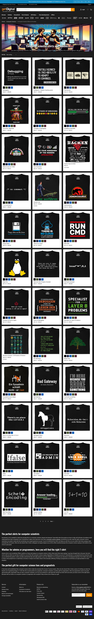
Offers (53, 15)
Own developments (44, 15)
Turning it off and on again (9, 320)
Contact (4, 587)
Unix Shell (66, 473)
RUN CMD (66, 243)
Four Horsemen (38, 166)
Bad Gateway (37, 397)
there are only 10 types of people (42, 282)
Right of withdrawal (22, 611)
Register (89, 595)
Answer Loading (38, 512)
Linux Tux (5, 282)
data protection (5, 611)
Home (3, 21)
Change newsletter (6, 595)
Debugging (6, 90)
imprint (16, 611)
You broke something (69, 397)
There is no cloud (38, 243)
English (89, 4)
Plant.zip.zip (67, 90)
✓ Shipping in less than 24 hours (8, 4)
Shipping (4, 591)
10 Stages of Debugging (40, 128)
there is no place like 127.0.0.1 (11, 435)
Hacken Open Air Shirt (69, 163)
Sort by (3, 54)
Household (17, 15)
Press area (39, 591)
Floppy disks (6, 243)
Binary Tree (67, 358)
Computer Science (11, 21)
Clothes (10, 15)
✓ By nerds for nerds (32, 4)
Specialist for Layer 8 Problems (72, 320)
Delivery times (5, 589)
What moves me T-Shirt (9, 166)
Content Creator (40, 593)
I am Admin (36, 473)
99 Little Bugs (37, 358)
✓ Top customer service (22, 4)
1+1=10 (66, 512)
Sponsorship (40, 595)
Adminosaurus (68, 205)
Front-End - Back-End (8, 128)
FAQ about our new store (25, 591)
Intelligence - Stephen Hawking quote (43, 90)
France (86, 606)
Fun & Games (25, 15)
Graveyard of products (24, 589)
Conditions (11, 611)
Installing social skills (69, 128)
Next (51, 521)
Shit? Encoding (7, 512)
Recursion (66, 435)
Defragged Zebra (38, 435)
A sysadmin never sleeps (9, 397)
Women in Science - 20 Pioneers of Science (14, 355)
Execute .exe (37, 202)
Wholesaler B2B (40, 597)
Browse (4, 15)
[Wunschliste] (88, 9)
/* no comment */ (7, 205)
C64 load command (69, 282)
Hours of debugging (39, 320)
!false (4, 473)
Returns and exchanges (7, 593)
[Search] (73, 9)
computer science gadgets (53, 539)
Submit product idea (42, 599)
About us (21, 587)
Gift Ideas (33, 15)
